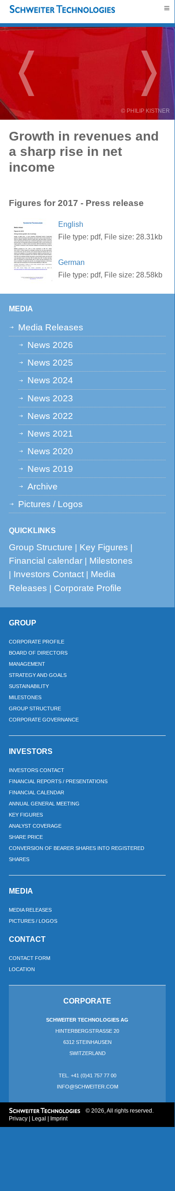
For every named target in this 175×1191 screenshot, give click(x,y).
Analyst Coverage (35, 826)
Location (22, 969)
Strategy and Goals (38, 675)
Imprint (58, 1118)
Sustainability (29, 686)
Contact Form (29, 958)
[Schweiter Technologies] (62, 9)
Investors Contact (48, 574)
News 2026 (50, 345)
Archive (42, 486)
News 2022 (50, 416)
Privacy (18, 1118)
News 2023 (50, 398)
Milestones (111, 560)
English (70, 224)
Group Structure (41, 547)
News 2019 (50, 469)
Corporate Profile (87, 588)
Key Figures (104, 547)
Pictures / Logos (50, 504)
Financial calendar (45, 560)
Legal (39, 1118)
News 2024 (50, 380)
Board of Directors (38, 653)
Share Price (26, 837)
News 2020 (50, 451)
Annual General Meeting (44, 803)
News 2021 (50, 433)
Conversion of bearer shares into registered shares (76, 853)
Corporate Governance (44, 719)
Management (27, 664)
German (71, 262)
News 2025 (50, 362)
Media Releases (50, 327)
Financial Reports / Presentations (58, 781)
